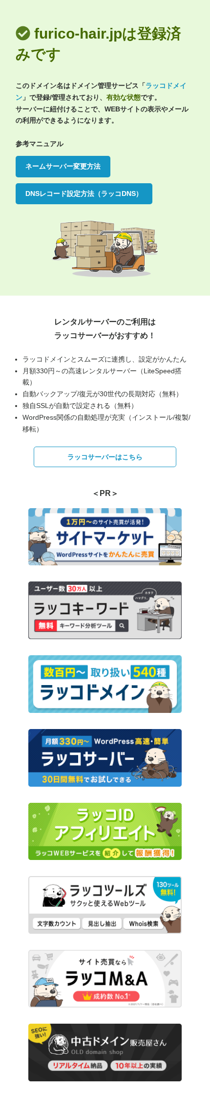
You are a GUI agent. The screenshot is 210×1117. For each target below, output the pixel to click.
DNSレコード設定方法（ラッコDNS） (84, 193)
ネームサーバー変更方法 (63, 166)
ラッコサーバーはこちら (105, 457)
